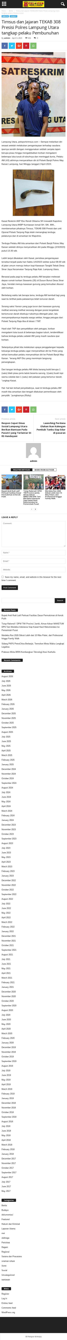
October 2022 (8, 890)
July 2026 (6, 681)
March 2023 (7, 866)
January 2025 (8, 764)
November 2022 (9, 885)
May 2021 (6, 968)
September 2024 (9, 783)
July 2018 (6, 1126)
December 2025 (9, 713)
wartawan (6, 1279)
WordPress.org (8, 1312)
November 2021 (9, 941)
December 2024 (9, 769)
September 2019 (9, 1061)
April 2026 (6, 695)
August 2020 (7, 1010)
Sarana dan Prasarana (12, 1256)
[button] (62, 4)
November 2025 (9, 718)
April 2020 (6, 1029)
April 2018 (6, 1140)
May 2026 (6, 690)
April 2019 (6, 1084)
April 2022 (6, 917)
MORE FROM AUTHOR (44, 470)
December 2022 (9, 880)
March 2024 (7, 811)
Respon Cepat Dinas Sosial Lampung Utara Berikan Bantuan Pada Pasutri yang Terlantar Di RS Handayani (16, 429)
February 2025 (8, 760)
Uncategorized (8, 1275)
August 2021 (7, 954)
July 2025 (6, 737)
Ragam (5, 1247)
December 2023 (9, 825)
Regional (5, 1252)
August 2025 (7, 732)
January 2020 (8, 1043)
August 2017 (7, 1177)
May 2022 (6, 913)
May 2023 (6, 857)
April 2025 (6, 750)
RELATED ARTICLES (21, 470)
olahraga (5, 1238)
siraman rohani (8, 1261)
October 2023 (8, 834)
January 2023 (8, 876)
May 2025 (6, 746)
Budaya (5, 1210)
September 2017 (9, 1172)
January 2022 (8, 931)
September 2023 (9, 839)
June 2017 (6, 1186)
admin (7, 38)
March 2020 (7, 1033)
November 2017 (9, 1163)
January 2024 (8, 820)
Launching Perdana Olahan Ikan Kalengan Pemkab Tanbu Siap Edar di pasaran (51, 427)
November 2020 (9, 996)
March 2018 (7, 1145)
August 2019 (7, 1066)
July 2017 (6, 1182)
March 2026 (7, 699)
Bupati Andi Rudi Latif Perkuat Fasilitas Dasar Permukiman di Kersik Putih (11, 494)
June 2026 (6, 686)
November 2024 (9, 774)
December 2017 (9, 1158)
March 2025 (7, 755)
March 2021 (7, 978)
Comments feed (9, 1308)
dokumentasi (7, 1215)
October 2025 (8, 723)
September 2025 (9, 727)
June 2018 (6, 1131)
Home (4, 11)
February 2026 (8, 704)
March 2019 (7, 1089)
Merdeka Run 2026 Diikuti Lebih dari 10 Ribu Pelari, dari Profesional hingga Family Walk (53, 495)
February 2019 (8, 1094)
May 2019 (6, 1080)
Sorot (13, 16)
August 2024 (7, 788)
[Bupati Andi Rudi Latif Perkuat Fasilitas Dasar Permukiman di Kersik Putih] (12, 481)
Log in (4, 1298)
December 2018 (9, 1103)
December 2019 (9, 1047)
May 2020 (6, 1024)
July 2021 (6, 959)
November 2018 (9, 1107)
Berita (11, 11)
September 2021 (9, 950)
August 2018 (7, 1121)
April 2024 (6, 806)
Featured (6, 1219)
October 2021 (8, 945)
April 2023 (6, 862)
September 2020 (9, 1005)
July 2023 (6, 848)
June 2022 (6, 908)
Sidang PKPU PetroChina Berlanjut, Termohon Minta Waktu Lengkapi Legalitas (33, 645)
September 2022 (9, 894)
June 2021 (6, 964)
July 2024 (6, 792)
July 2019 (6, 1070)
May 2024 (6, 801)
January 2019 (8, 1098)
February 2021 (8, 982)
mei (3, 1233)
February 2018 (8, 1149)
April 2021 (6, 973)
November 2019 (9, 1052)
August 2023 (7, 843)
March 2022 (7, 922)
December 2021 (9, 936)
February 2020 (8, 1038)
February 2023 (8, 871)
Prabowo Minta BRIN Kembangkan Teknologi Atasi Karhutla (28, 652)
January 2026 (8, 709)
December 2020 (9, 992)
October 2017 (8, 1168)
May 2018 (6, 1135)
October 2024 (8, 778)
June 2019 (6, 1075)
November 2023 (9, 829)
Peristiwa (6, 1242)
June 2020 (6, 1019)
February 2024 (8, 815)
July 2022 (6, 903)
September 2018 (9, 1117)
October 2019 (8, 1056)
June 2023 (6, 852)
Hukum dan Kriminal (11, 1224)
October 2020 (8, 1001)
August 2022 (7, 899)
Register (5, 1294)
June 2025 (6, 741)
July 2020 (6, 1015)
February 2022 (8, 927)
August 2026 (7, 676)
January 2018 (8, 1154)
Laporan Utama (8, 1228)
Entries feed (7, 1303)
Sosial (4, 1270)
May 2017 (6, 1191)
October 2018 (8, 1112)
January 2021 (8, 987)
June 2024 (6, 797)
